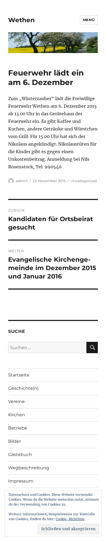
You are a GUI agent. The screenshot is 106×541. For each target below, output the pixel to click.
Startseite (18, 375)
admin (22, 181)
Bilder (14, 441)
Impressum (20, 481)
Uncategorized (83, 181)
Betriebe (17, 428)
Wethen (21, 20)
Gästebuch (20, 454)
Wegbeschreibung (28, 467)
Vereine (16, 401)
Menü (89, 20)
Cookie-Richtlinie (70, 519)
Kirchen (16, 414)
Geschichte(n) (23, 388)
